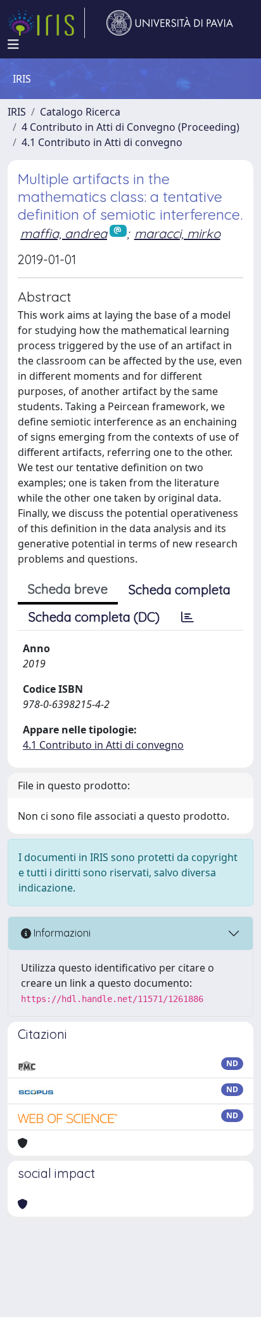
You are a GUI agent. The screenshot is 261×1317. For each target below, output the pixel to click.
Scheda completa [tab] (180, 590)
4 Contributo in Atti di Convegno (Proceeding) (130, 127)
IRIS (17, 112)
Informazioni (61, 932)
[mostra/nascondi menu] (13, 44)
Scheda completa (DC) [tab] (94, 617)
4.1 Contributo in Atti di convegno (102, 142)
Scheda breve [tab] (68, 589)
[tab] (187, 617)
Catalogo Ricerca (80, 112)
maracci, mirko (177, 233)
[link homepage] (46, 23)
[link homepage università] (169, 23)
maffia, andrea (63, 233)
